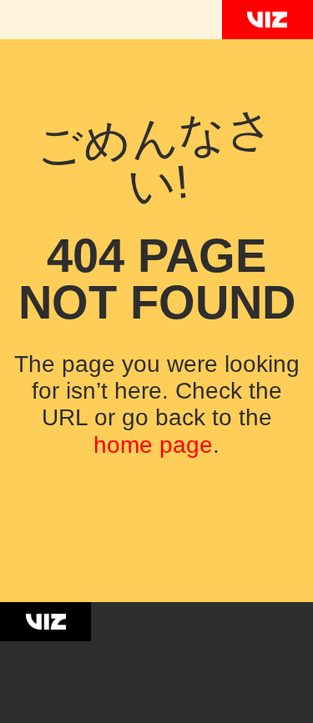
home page (153, 445)
